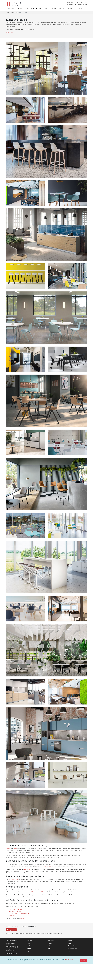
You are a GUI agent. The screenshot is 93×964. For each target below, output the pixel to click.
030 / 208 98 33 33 (82, 2)
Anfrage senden (11, 930)
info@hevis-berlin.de (82, 4)
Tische (8, 848)
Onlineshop (79, 8)
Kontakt (70, 940)
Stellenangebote (71, 945)
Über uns (62, 8)
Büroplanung (11, 8)
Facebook (70, 2)
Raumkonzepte (29, 8)
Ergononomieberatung (15, 909)
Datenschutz (69, 959)
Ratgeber (29, 945)
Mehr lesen (9, 33)
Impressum (70, 951)
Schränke (34, 892)
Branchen (39, 8)
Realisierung (12, 915)
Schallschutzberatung (15, 911)
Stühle (15, 848)
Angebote (70, 8)
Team (69, 943)
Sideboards (43, 892)
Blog (28, 951)
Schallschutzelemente (48, 866)
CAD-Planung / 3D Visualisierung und (20, 913)
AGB (76, 948)
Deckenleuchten (13, 879)
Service (20, 8)
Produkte (47, 8)
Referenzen (29, 948)
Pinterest (71, 4)
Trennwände (27, 869)
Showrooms (50, 951)
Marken (54, 8)
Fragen (22, 918)
